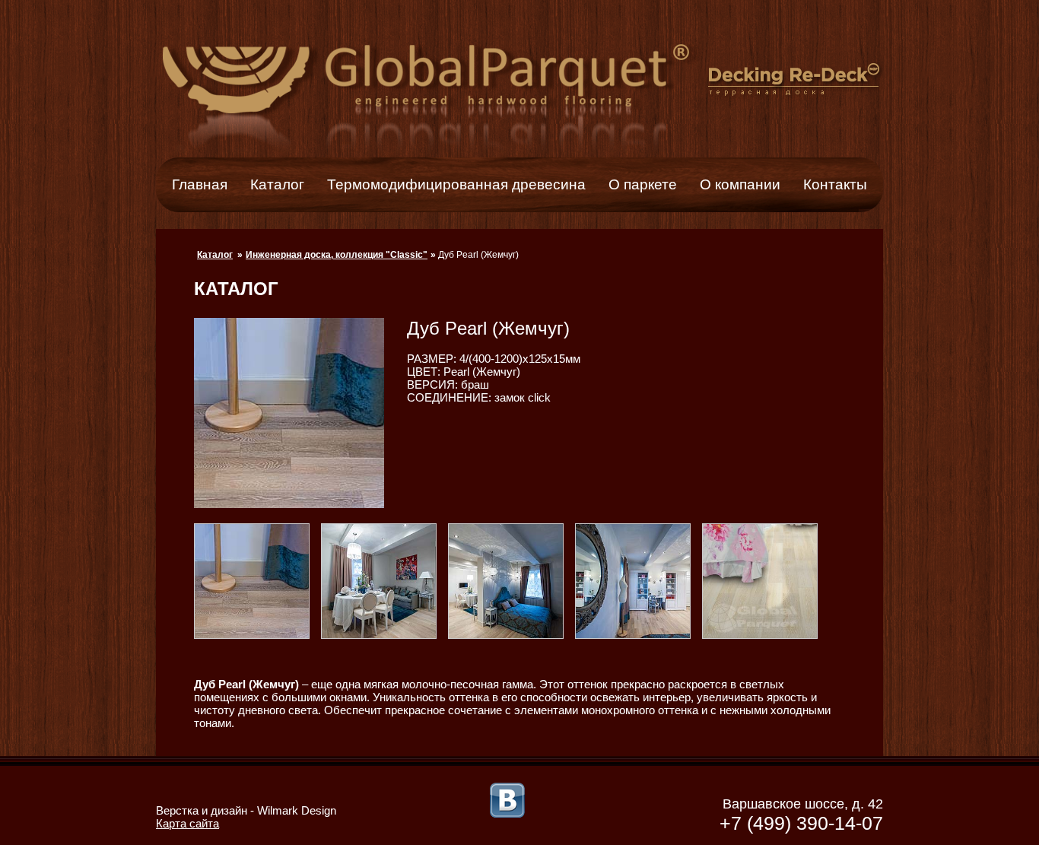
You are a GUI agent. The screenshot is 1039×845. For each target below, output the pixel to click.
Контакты (835, 184)
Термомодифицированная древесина (456, 184)
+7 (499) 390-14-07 (801, 823)
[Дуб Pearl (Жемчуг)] (257, 634)
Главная (199, 184)
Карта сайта (187, 823)
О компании (740, 184)
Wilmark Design (296, 810)
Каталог (277, 184)
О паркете (642, 184)
